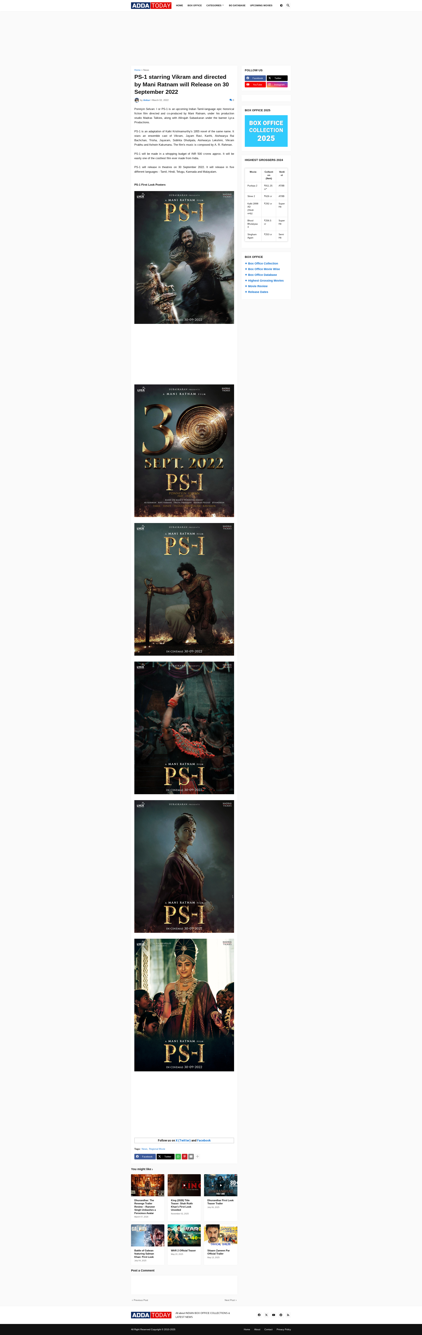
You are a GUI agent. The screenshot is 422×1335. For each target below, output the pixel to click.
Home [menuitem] (179, 5)
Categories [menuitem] (213, 5)
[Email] (191, 1156)
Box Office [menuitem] (195, 5)
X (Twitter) (183, 1140)
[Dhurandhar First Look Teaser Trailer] (220, 1185)
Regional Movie (157, 1149)
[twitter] (266, 1315)
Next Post (230, 1300)
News (146, 70)
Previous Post (141, 1300)
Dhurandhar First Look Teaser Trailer (220, 1202)
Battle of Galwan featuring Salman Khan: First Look (144, 1253)
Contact (268, 1329)
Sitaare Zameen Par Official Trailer (218, 1252)
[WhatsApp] (178, 1156)
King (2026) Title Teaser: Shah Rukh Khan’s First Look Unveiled (182, 1205)
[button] (281, 5)
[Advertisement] (211, 38)
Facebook (204, 1140)
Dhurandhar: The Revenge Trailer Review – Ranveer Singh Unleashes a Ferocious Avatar (145, 1207)
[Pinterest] (184, 1156)
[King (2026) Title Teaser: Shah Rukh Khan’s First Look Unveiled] (184, 1185)
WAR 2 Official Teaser (183, 1250)
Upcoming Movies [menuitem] (261, 5)
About (257, 1329)
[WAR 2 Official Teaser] (184, 1235)
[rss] (288, 1315)
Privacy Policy (284, 1329)
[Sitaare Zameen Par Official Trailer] (220, 1235)
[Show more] (197, 1156)
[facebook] (259, 1315)
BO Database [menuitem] (237, 5)
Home (137, 70)
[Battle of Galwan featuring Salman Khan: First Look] (147, 1235)
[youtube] (273, 1315)
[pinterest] (281, 1315)
